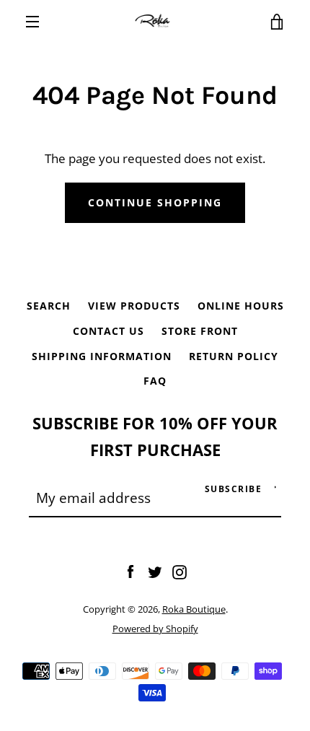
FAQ (155, 381)
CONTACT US (108, 331)
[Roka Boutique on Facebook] (130, 570)
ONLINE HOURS (241, 305)
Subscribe (233, 489)
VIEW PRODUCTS (134, 305)
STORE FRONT (199, 331)
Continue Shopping (155, 202)
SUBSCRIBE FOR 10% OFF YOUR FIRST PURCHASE (155, 436)
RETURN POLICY (233, 356)
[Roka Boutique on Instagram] (179, 570)
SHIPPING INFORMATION (102, 356)
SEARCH (49, 305)
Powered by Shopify (155, 628)
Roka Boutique (194, 609)
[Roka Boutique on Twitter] (155, 570)
